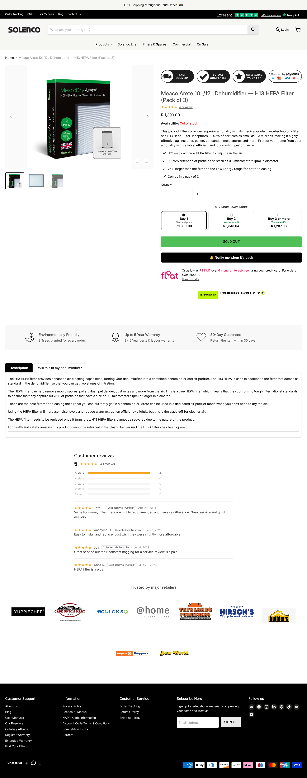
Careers (67, 735)
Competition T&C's (75, 729)
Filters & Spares (154, 44)
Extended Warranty (18, 740)
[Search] (253, 29)
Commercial (182, 44)
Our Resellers (14, 723)
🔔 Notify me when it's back (231, 257)
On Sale (202, 44)
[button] (147, 116)
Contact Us (74, 14)
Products (102, 44)
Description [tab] (19, 368)
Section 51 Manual (74, 712)
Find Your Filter (15, 746)
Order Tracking (14, 14)
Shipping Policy (130, 717)
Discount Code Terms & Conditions (86, 723)
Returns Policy (129, 712)
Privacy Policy (72, 706)
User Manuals (46, 14)
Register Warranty (17, 735)
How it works (190, 279)
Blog (60, 14)
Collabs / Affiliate (16, 729)
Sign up (230, 722)
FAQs (30, 14)
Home (9, 57)
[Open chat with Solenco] (33, 763)
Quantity (166, 184)
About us (11, 706)
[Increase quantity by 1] (198, 194)
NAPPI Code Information (79, 717)
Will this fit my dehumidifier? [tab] (60, 368)
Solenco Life (127, 44)
